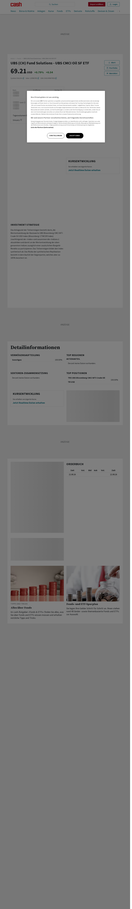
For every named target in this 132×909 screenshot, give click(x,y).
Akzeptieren (74, 135)
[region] (66, 116)
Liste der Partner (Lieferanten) (42, 127)
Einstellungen (56, 135)
